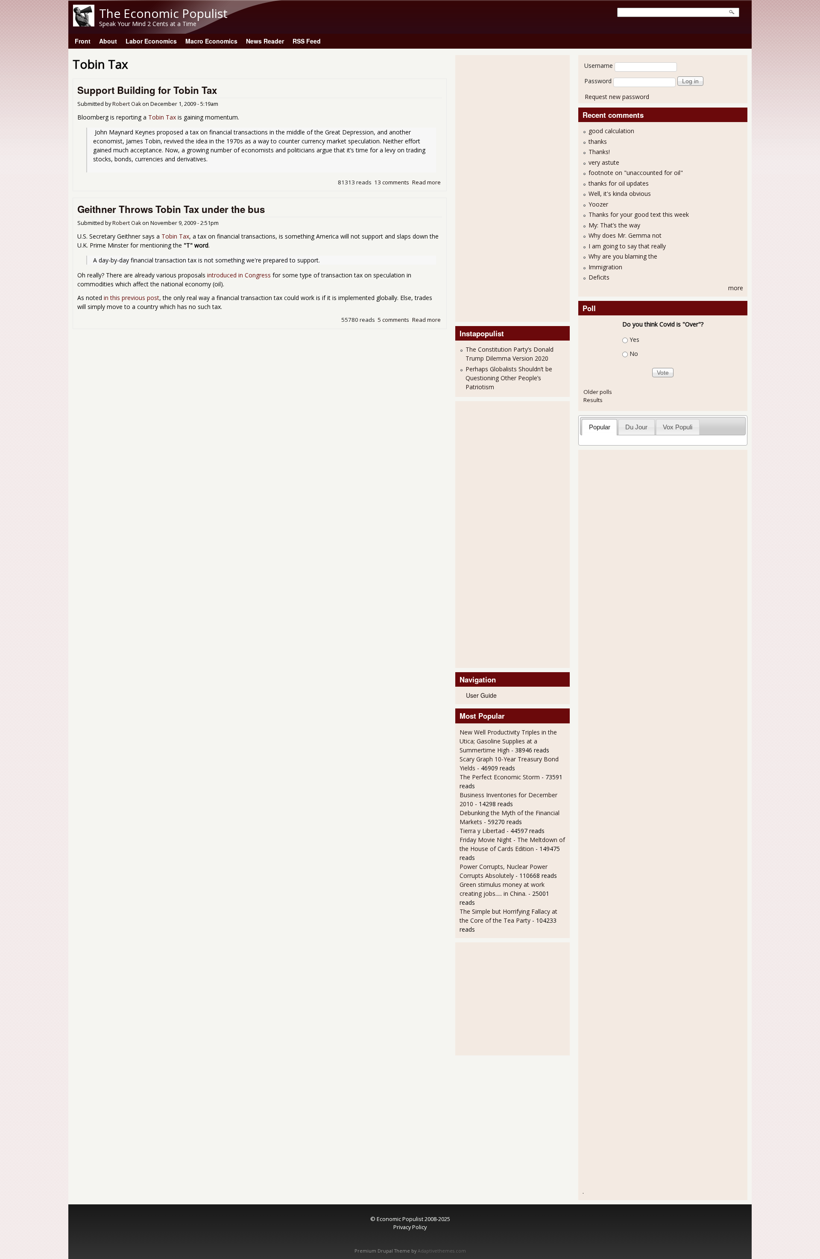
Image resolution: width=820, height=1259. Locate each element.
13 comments (391, 182)
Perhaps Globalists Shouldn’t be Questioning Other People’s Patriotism (509, 378)
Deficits (599, 277)
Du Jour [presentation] (636, 427)
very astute (604, 162)
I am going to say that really (627, 246)
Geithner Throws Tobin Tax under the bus (171, 209)
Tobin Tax (162, 117)
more (735, 288)
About (108, 41)
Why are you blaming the (623, 256)
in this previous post (131, 298)
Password (598, 81)
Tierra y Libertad (482, 831)
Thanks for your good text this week (639, 214)
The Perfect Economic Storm (500, 777)
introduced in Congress (239, 275)
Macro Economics (211, 41)
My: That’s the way (614, 225)
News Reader (265, 41)
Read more (426, 182)
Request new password (617, 97)
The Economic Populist (163, 13)
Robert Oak (126, 104)
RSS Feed (307, 41)
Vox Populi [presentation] (677, 427)
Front (83, 41)
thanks (598, 141)
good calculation (611, 131)
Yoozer (598, 204)
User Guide (481, 695)
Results (593, 400)
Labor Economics (151, 41)
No (634, 354)
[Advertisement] (494, 187)
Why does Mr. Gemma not (625, 235)
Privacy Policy (410, 1227)
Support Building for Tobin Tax (147, 90)
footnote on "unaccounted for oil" (636, 173)
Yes (634, 339)
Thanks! (599, 152)
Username (598, 65)
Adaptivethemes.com (442, 1251)
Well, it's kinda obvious (620, 193)
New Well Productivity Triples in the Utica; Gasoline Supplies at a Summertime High (508, 741)
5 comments (393, 319)
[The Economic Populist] (83, 24)
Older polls (597, 392)
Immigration (605, 267)
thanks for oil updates (619, 183)
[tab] (599, 427)
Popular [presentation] (599, 427)
